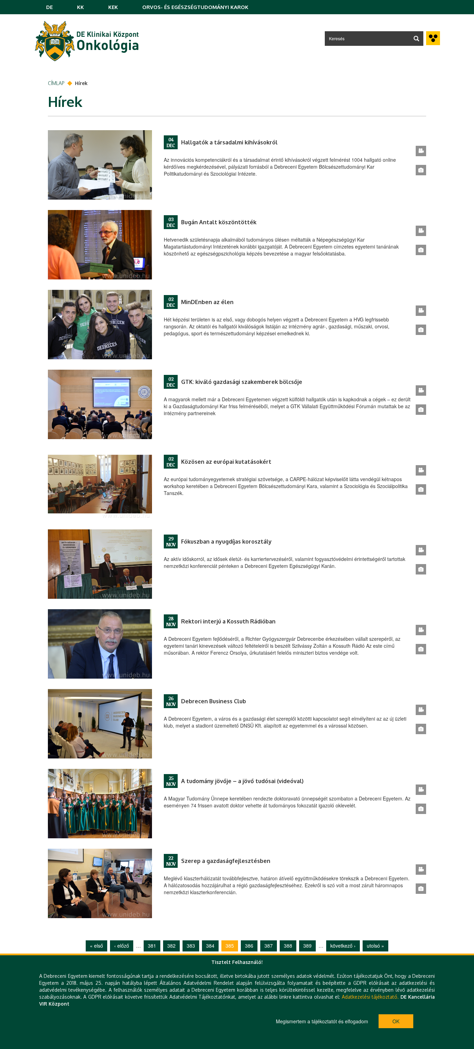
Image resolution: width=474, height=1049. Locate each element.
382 (171, 945)
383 (191, 945)
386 (249, 945)
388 (288, 945)
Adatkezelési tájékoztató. (370, 997)
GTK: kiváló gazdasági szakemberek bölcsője (241, 381)
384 (210, 945)
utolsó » (375, 945)
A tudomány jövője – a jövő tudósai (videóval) (242, 781)
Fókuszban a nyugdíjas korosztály (226, 541)
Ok (395, 1021)
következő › (343, 945)
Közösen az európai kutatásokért (226, 461)
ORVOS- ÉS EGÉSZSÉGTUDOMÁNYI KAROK (195, 7)
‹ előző (121, 945)
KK (80, 7)
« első (96, 945)
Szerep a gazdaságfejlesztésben (225, 860)
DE (49, 7)
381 (152, 945)
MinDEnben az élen (207, 302)
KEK (113, 7)
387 (268, 945)
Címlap (56, 83)
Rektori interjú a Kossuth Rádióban (228, 621)
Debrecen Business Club (213, 701)
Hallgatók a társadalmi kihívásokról (229, 142)
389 (307, 945)
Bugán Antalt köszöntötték (218, 222)
